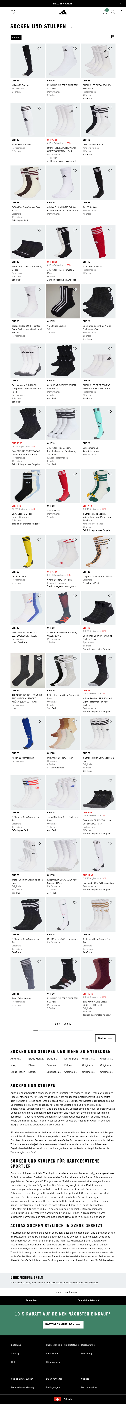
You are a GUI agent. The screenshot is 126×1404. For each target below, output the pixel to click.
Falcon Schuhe (68, 1065)
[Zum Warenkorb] (121, 12)
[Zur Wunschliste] (13, 12)
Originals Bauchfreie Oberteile (88, 1065)
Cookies (85, 1379)
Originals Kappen (87, 1072)
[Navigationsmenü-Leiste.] (5, 12)
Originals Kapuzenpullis (108, 1059)
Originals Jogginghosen (108, 1072)
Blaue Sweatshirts (35, 1072)
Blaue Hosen (17, 1072)
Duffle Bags (71, 1059)
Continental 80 (53, 1072)
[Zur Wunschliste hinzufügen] (39, 49)
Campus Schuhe (51, 1065)
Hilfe (13, 1362)
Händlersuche (53, 1362)
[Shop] (63, 13)
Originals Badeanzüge (71, 1072)
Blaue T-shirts (51, 1059)
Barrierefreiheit (89, 1387)
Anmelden (31, 1300)
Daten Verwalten (54, 1379)
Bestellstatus (88, 1345)
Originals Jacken (105, 1065)
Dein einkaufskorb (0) (89, 1300)
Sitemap (15, 1353)
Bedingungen (53, 1387)
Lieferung (16, 1345)
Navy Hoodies (15, 1065)
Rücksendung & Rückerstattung (62, 1345)
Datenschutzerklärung (22, 1387)
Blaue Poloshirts (34, 1065)
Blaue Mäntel (36, 1059)
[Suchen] (113, 12)
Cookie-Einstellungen (22, 1379)
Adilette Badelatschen (18, 1059)
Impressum (52, 1353)
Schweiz (68, 1399)
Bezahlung (86, 1353)
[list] (57, 37)
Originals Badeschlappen (91, 1059)
